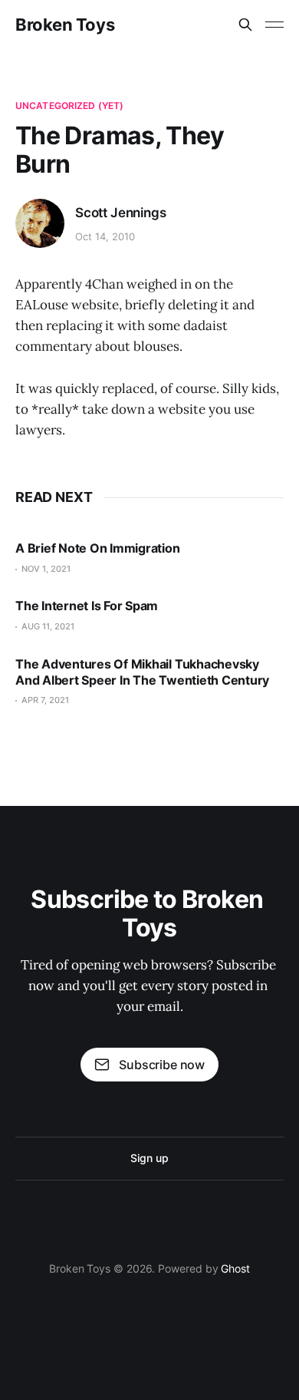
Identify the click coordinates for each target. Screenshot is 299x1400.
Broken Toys (64, 24)
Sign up (149, 1157)
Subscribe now (162, 1064)
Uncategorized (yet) (69, 105)
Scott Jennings (120, 212)
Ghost (235, 1268)
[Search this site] (245, 24)
